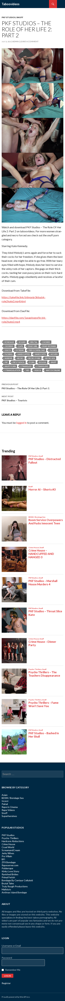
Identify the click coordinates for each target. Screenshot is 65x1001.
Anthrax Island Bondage (14, 892)
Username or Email (11, 945)
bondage (9, 342)
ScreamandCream (11, 850)
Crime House (8, 844)
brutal (34, 342)
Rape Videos (8, 810)
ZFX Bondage (9, 862)
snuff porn (10, 366)
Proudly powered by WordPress (16, 997)
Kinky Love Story (10, 871)
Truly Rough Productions (15, 886)
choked (46, 342)
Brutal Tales (8, 883)
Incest (5, 801)
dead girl (33, 346)
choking (8, 346)
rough (42, 362)
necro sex (50, 358)
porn (31, 362)
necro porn (34, 358)
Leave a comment (29, 41)
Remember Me (12, 969)
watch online (53, 370)
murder (8, 358)
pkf (6, 362)
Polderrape (7, 868)
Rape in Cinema (10, 807)
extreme (20, 350)
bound (22, 342)
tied (27, 370)
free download (36, 350)
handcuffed (23, 354)
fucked (53, 350)
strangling (42, 366)
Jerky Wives (8, 853)
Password (7, 957)
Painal (5, 804)
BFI (3, 859)
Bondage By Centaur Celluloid (17, 880)
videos (37, 370)
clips (20, 346)
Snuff (19, 17)
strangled (26, 366)
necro (20, 358)
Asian (5, 794)
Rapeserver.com (10, 865)
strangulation (12, 370)
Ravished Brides (10, 874)
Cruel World (8, 847)
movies (54, 354)
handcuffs (40, 354)
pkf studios (18, 362)
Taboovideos (11, 4)
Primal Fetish (8, 877)
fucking (8, 354)
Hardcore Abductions (13, 841)
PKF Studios (9, 17)
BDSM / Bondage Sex (13, 798)
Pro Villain (7, 856)
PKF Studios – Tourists (14, 398)
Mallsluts (6, 889)
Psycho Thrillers (10, 838)
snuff (53, 362)
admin (15, 41)
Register (6, 983)
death (7, 350)
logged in (21, 422)
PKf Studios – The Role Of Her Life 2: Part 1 (25, 386)
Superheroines (9, 816)
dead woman (49, 346)
